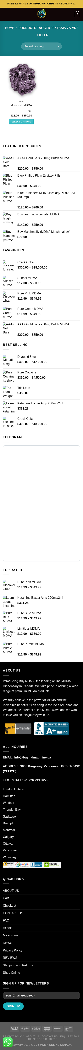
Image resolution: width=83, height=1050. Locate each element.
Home (9, 28)
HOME (7, 928)
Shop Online (11, 972)
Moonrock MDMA (21, 105)
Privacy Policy (12, 950)
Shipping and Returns (18, 965)
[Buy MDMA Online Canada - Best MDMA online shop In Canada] (41, 14)
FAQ (6, 920)
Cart (6, 898)
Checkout (9, 905)
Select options (21, 122)
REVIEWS (10, 957)
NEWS (7, 943)
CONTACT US (13, 913)
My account (11, 935)
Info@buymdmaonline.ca (32, 757)
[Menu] (5, 14)
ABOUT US (11, 890)
